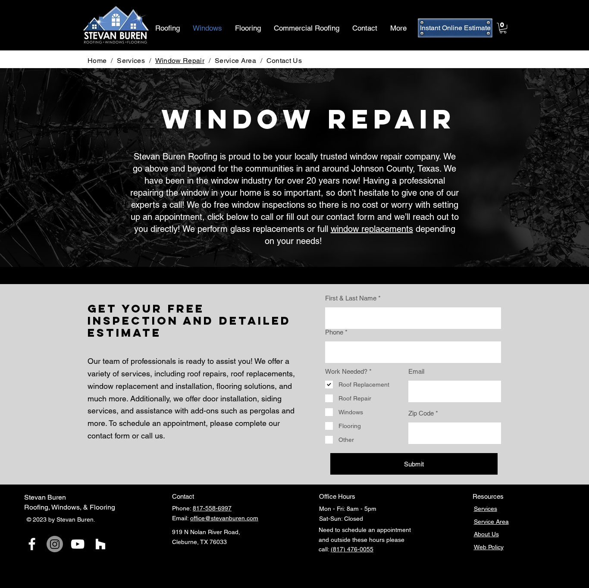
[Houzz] (100, 544)
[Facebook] (32, 544)
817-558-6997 (212, 508)
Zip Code (421, 413)
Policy (496, 547)
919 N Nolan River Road (205, 532)
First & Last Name (350, 298)
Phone (334, 332)
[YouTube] (77, 544)
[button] (503, 28)
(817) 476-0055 (352, 549)
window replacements (372, 229)
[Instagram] (55, 544)
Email (416, 371)
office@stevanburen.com (224, 518)
